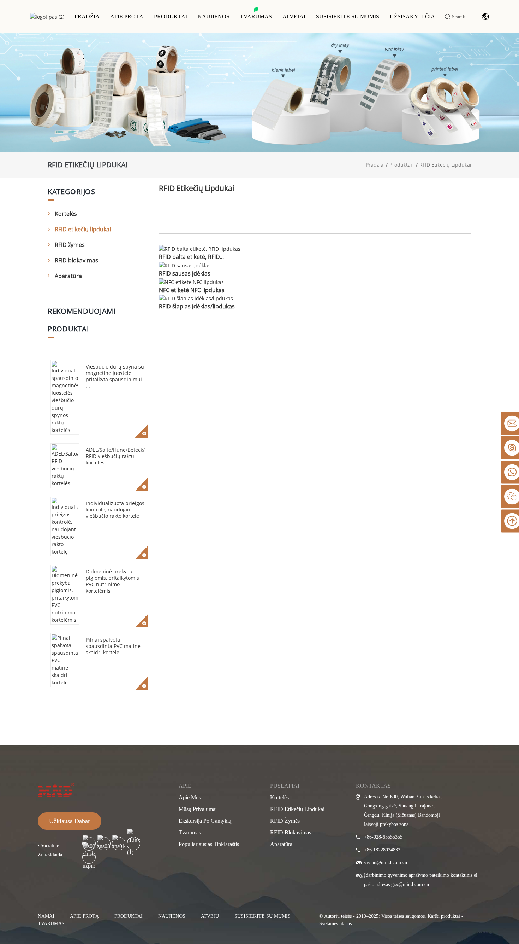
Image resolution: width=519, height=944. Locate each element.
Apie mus (190, 797)
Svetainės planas (335, 923)
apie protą (84, 916)
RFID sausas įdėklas (184, 273)
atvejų (210, 916)
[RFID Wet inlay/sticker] (196, 298)
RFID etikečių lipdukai (445, 164)
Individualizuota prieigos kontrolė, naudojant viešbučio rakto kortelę (115, 509)
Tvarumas (256, 16)
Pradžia (87, 16)
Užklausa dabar (69, 820)
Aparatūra (68, 276)
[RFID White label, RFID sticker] (199, 248)
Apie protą (126, 16)
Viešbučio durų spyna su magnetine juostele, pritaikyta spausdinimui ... (115, 376)
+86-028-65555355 (383, 837)
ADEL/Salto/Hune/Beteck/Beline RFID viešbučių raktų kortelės (123, 456)
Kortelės (66, 214)
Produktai (170, 16)
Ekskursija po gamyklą (205, 821)
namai (46, 916)
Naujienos (213, 16)
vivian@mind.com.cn (385, 862)
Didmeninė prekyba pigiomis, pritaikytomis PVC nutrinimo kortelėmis (112, 581)
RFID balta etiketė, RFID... (191, 257)
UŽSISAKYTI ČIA (412, 16)
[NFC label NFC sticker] (191, 281)
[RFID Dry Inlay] (185, 264)
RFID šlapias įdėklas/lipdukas (197, 306)
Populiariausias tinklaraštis (209, 844)
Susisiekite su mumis (347, 16)
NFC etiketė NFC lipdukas (192, 290)
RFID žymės (70, 245)
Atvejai (293, 16)
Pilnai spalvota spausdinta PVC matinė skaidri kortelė (113, 646)
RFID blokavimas (76, 260)
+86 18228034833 (382, 849)
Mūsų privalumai (198, 809)
